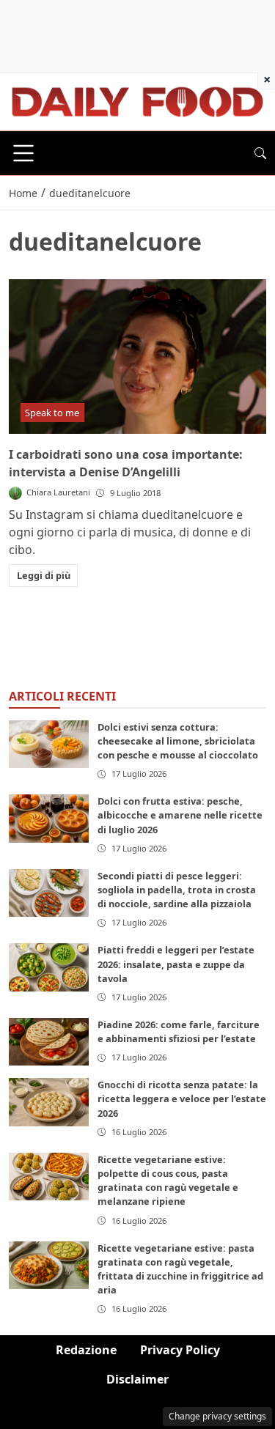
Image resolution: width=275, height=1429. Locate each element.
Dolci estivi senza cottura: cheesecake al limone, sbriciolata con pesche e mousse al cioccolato (178, 740)
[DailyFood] (137, 100)
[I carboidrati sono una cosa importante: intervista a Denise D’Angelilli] (137, 356)
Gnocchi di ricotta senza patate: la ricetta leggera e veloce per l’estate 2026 (182, 1098)
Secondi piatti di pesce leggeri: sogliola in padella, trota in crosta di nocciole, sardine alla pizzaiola (177, 889)
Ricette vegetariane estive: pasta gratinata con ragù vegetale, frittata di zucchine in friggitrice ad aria (180, 1269)
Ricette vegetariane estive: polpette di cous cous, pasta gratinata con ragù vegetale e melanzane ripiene (168, 1180)
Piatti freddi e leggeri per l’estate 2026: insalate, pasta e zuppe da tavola (176, 963)
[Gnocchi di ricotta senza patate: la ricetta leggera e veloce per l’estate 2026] (49, 1102)
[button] (260, 153)
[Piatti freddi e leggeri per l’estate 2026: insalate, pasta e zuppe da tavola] (49, 967)
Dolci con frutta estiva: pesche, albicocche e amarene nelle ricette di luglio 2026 (180, 814)
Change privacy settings (217, 1416)
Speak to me (52, 412)
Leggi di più (43, 575)
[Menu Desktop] (23, 153)
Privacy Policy (180, 1350)
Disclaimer (137, 1379)
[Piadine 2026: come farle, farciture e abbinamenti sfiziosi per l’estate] (49, 1042)
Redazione (86, 1350)
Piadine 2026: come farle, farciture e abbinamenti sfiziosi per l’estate (179, 1031)
